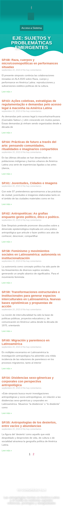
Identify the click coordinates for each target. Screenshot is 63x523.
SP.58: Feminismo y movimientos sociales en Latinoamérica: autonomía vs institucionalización (31, 254)
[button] (31, 16)
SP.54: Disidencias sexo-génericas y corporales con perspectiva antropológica (28, 381)
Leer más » (7, 92)
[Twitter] (41, 474)
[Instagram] (31, 474)
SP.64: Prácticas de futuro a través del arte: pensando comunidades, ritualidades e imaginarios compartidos (30, 145)
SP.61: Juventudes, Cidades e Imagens (29, 183)
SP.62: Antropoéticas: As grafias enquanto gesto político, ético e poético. (30, 215)
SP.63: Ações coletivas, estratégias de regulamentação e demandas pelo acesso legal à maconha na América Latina (31, 104)
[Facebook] (21, 474)
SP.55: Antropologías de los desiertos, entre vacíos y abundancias (29, 424)
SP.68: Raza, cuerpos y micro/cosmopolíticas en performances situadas (30, 63)
